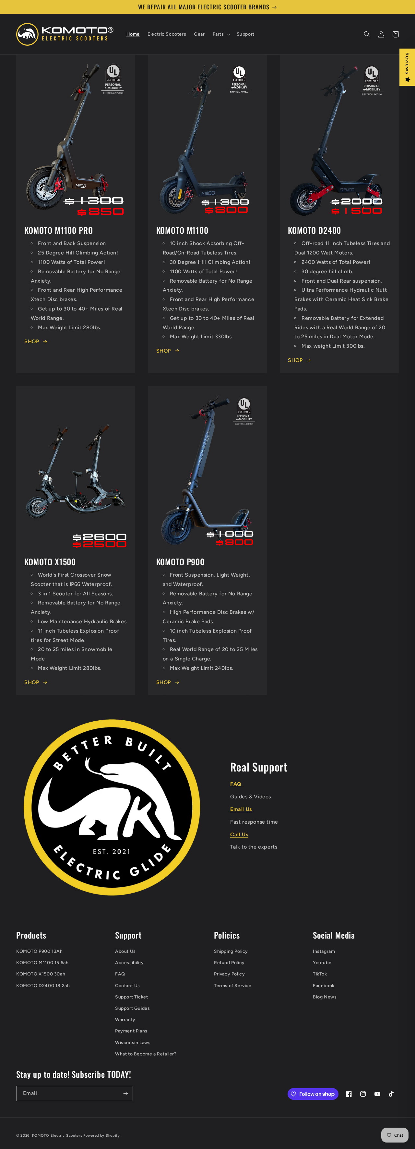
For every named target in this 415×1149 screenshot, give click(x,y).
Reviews (407, 63)
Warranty (125, 1019)
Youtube (322, 962)
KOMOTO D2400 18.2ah (43, 985)
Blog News (325, 997)
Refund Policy (229, 962)
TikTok (320, 974)
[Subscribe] (125, 1093)
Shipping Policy (231, 951)
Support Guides (132, 1008)
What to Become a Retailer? (146, 1054)
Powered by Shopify (101, 1135)
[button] (221, 34)
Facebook (324, 985)
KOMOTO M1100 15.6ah (42, 962)
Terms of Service (233, 985)
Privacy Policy (229, 974)
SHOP (31, 341)
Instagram (324, 951)
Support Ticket (131, 997)
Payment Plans (131, 1031)
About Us (125, 951)
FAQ (120, 974)
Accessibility (129, 962)
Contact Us (127, 985)
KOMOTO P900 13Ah (39, 951)
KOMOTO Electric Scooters (57, 1135)
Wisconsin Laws (132, 1042)
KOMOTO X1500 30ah (40, 974)
